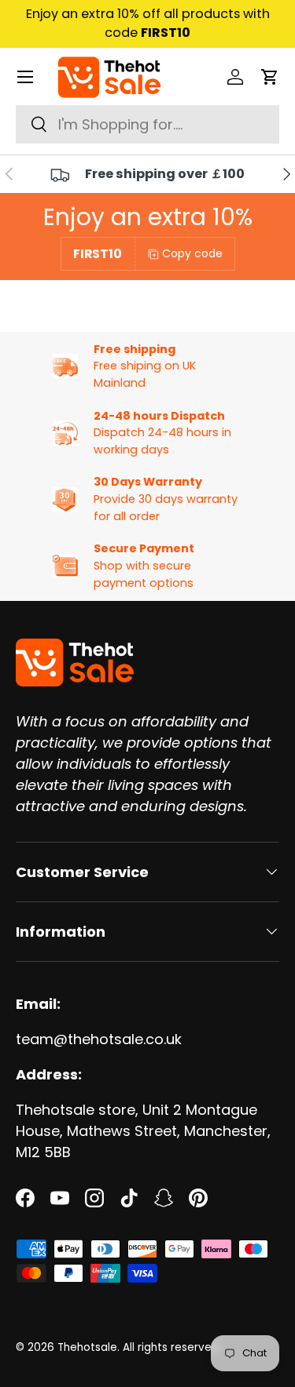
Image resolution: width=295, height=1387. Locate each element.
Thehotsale (87, 1347)
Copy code (192, 253)
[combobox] (147, 124)
